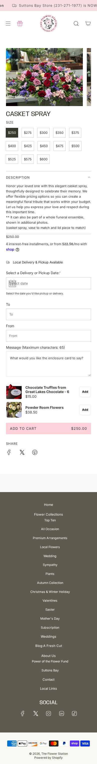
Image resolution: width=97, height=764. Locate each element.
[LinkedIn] (61, 713)
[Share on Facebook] (9, 453)
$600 (44, 159)
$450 (44, 146)
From (10, 326)
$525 (12, 159)
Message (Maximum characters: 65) (35, 347)
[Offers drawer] (20, 24)
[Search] (76, 24)
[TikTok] (74, 713)
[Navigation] (8, 24)
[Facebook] (23, 713)
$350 (59, 133)
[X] (36, 713)
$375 (75, 133)
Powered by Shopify (48, 757)
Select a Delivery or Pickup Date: (33, 273)
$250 (12, 133)
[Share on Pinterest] (35, 453)
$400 (12, 146)
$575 (28, 159)
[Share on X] (22, 453)
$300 (44, 133)
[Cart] (88, 24)
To (8, 304)
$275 (28, 133)
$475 (59, 146)
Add (85, 392)
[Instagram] (48, 713)
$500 (75, 146)
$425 (28, 146)
